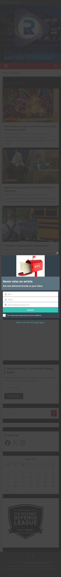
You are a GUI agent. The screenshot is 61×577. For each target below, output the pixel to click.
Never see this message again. (30, 322)
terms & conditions (33, 315)
